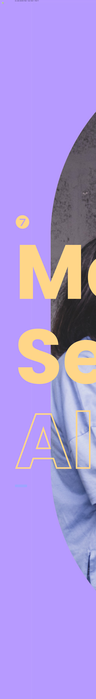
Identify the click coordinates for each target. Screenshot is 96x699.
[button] (21, 486)
